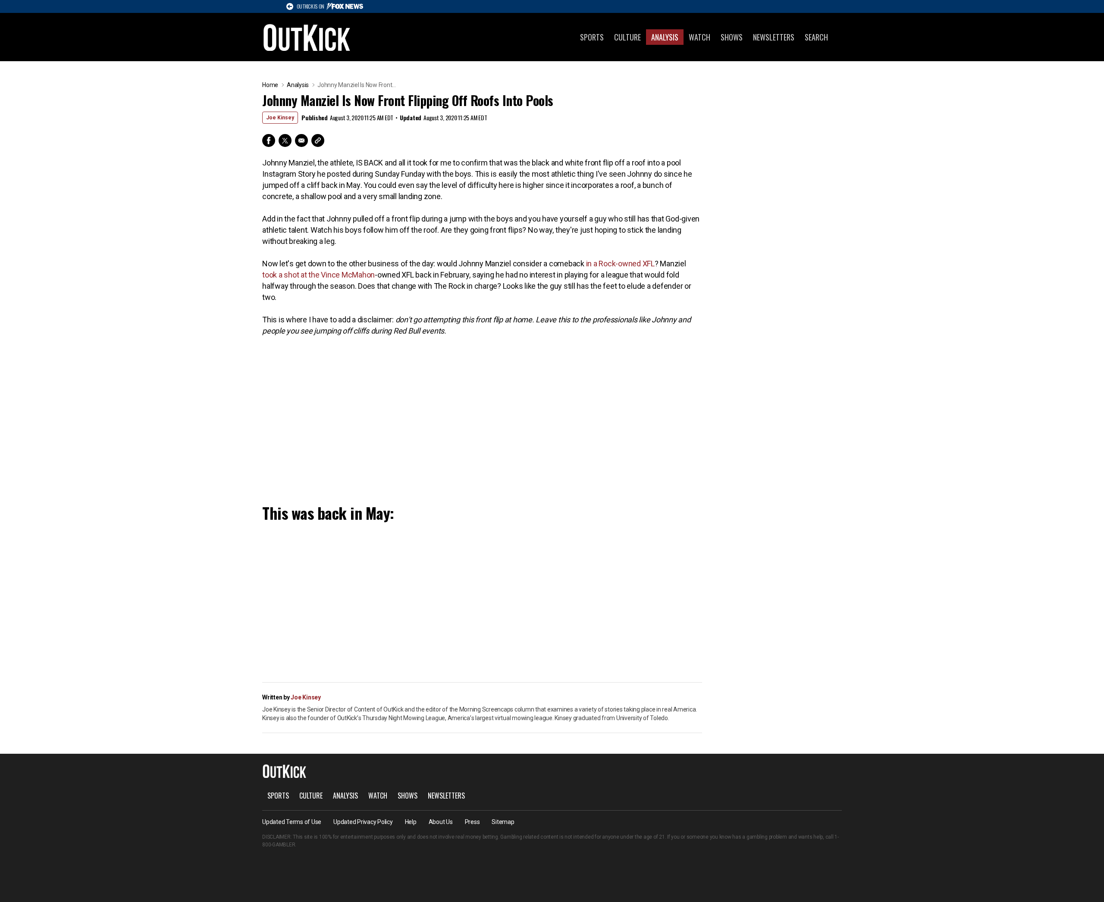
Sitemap (503, 821)
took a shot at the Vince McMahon (318, 274)
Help (411, 821)
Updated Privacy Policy (363, 821)
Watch (699, 37)
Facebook (268, 140)
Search (816, 37)
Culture (627, 37)
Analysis (664, 37)
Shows (732, 37)
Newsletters (773, 37)
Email (301, 140)
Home (270, 84)
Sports (592, 37)
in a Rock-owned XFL (620, 263)
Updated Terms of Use (291, 821)
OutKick (307, 37)
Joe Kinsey (280, 118)
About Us (441, 821)
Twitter (285, 140)
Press (472, 821)
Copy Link (317, 140)
